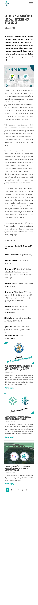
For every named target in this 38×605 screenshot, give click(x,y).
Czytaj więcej (9, 388)
